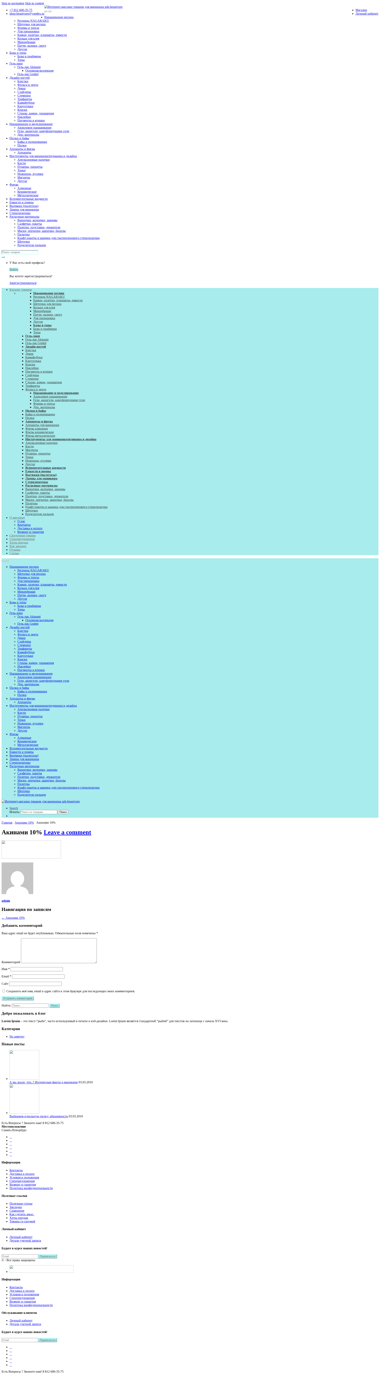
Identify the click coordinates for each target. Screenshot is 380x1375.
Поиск (63, 812)
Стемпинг (24, 95)
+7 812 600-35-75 (21, 10)
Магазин (361, 10)
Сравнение (17, 1210)
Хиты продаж (19, 542)
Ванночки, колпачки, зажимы (37, 220)
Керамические (27, 191)
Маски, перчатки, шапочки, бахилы (41, 231)
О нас (21, 521)
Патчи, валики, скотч (31, 45)
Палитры (23, 234)
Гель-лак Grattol (27, 74)
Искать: (15, 812)
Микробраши (26, 42)
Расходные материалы (24, 216)
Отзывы (15, 549)
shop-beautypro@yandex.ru (27, 13)
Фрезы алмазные (36, 428)
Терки (21, 170)
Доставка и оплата (29, 528)
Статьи (14, 553)
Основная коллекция (39, 70)
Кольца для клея (28, 38)
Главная (7, 822)
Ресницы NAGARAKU (33, 20)
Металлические (27, 195)
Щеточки (23, 241)
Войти (14, 269)
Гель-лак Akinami (29, 67)
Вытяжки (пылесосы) (24, 206)
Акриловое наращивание (34, 127)
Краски (22, 109)
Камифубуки (26, 102)
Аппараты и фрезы (22, 149)
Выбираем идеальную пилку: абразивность (39, 1116)
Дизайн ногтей (20, 77)
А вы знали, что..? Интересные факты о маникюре (44, 1082)
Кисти (21, 163)
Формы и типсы (28, 27)
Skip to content (34, 3)
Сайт (5, 983)
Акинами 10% (24, 822)
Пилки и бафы (19, 138)
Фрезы (14, 184)
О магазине (17, 517)
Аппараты (24, 152)
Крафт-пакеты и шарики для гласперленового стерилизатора (58, 238)
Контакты (24, 524)
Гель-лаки (16, 63)
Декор (21, 88)
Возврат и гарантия (30, 532)
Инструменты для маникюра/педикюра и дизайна (43, 156)
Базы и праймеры (29, 56)
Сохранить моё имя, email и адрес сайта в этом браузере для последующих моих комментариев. (70, 991)
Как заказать (18, 546)
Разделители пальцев (31, 245)
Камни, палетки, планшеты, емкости (42, 35)
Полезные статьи (21, 1203)
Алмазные (24, 188)
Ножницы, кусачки (30, 174)
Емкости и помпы (22, 202)
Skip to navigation (13, 3)
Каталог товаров (21, 289)
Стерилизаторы (20, 213)
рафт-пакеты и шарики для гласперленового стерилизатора (67, 507)
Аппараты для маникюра (42, 425)
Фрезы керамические (39, 432)
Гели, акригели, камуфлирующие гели (43, 131)
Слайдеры (24, 92)
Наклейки (24, 117)
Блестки (22, 81)
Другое (22, 49)
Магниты (23, 177)
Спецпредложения (22, 539)
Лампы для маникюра (24, 209)
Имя (6, 969)
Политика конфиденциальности (31, 1188)
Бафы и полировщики (32, 141)
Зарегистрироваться (23, 283)
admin (6, 900)
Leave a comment (67, 832)
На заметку (17, 1036)
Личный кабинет (366, 13)
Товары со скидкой (22, 1221)
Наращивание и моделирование (31, 124)
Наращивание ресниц (59, 17)
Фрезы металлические (40, 435)
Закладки (16, 1207)
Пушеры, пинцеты (30, 166)
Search (14, 808)
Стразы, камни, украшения (35, 113)
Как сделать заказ (22, 1214)
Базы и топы (18, 52)
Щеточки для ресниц (31, 24)
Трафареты (24, 99)
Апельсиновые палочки (33, 159)
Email (6, 976)
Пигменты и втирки (31, 120)
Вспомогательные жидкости (29, 198)
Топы (21, 60)
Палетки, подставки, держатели (38, 227)
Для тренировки (28, 31)
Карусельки (25, 106)
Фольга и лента (27, 84)
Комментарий (11, 962)
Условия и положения (24, 1177)
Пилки (22, 145)
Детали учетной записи (25, 1240)
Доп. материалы (28, 134)
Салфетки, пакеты (29, 223)
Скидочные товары (23, 535)
